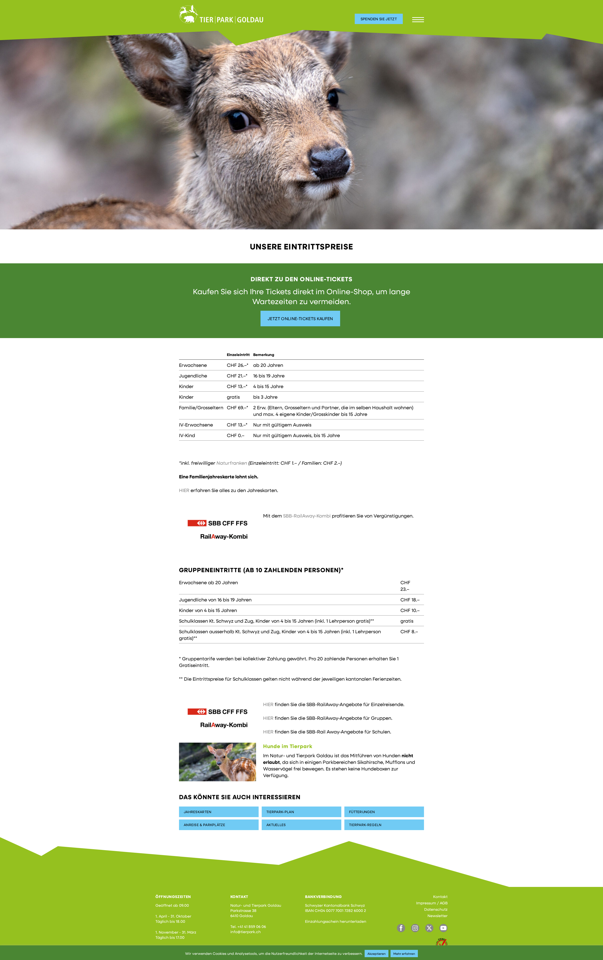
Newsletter (438, 915)
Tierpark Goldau (221, 14)
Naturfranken (231, 463)
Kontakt (440, 896)
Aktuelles (276, 824)
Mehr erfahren (404, 954)
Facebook (401, 928)
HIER (184, 490)
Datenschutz (436, 909)
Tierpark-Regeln (365, 824)
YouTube (443, 928)
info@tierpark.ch (245, 931)
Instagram (415, 928)
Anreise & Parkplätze (204, 824)
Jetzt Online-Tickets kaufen (300, 318)
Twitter (429, 928)
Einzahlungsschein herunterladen (335, 921)
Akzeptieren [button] (376, 954)
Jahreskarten (198, 811)
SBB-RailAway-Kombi (307, 516)
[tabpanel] (301, 128)
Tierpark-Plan (280, 811)
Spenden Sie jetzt (379, 18)
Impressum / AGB (432, 902)
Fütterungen (362, 811)
